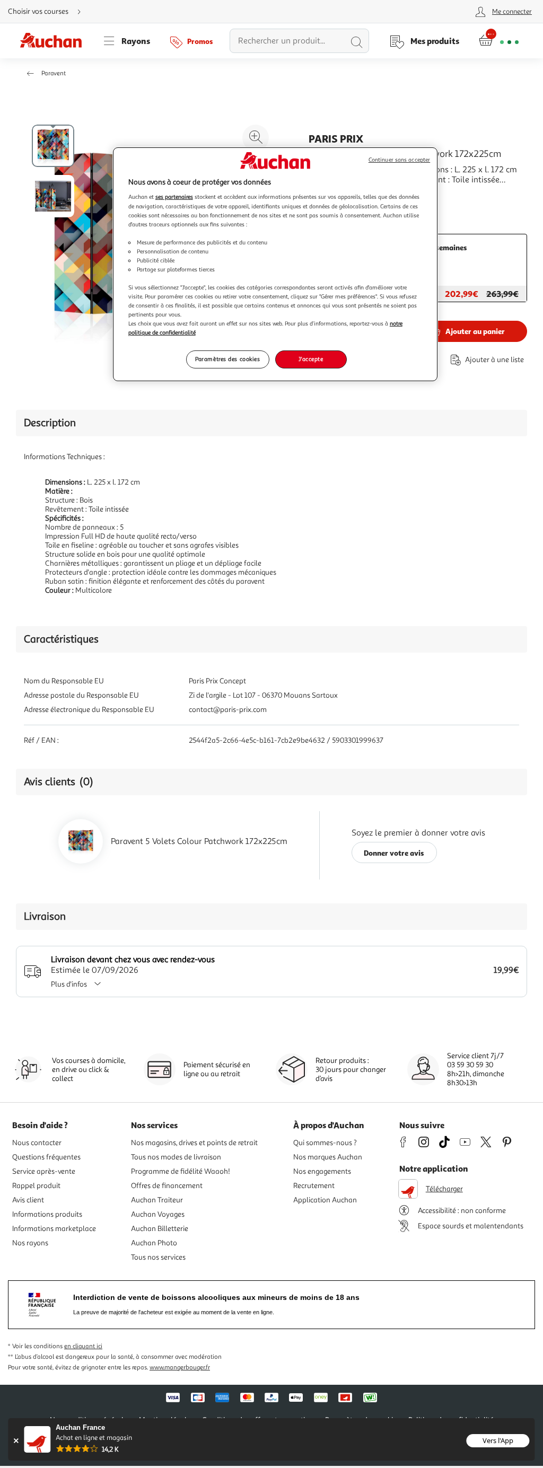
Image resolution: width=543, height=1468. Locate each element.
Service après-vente (43, 1171)
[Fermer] (15, 1440)
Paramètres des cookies (227, 359)
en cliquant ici (83, 1346)
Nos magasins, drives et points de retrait (194, 1142)
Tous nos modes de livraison (176, 1157)
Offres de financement (167, 1185)
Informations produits (47, 1214)
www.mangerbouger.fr (180, 1368)
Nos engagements (322, 1171)
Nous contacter (37, 1142)
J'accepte (311, 359)
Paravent (53, 73)
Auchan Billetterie (159, 1228)
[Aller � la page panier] (498, 41)
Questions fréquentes (46, 1157)
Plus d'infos (69, 984)
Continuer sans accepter (399, 159)
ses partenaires (174, 196)
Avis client (28, 1200)
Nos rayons (30, 1242)
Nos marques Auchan (327, 1157)
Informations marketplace (54, 1228)
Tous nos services (158, 1257)
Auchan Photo (154, 1242)
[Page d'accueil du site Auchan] (54, 41)
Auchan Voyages (158, 1214)
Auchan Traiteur (157, 1200)
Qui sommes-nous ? (325, 1142)
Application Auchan (325, 1200)
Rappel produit (36, 1185)
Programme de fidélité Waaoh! (180, 1171)
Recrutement (314, 1185)
